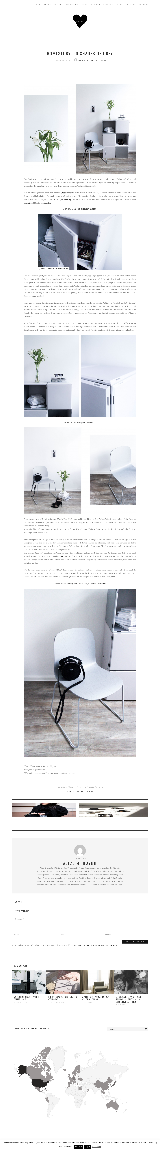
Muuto (91, 787)
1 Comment (101, 60)
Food (85, 5)
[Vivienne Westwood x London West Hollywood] (97, 982)
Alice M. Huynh (86, 60)
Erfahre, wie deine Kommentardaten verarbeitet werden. (91, 945)
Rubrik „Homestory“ (63, 199)
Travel (57, 5)
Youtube (130, 5)
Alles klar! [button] (78, 1147)
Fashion (95, 5)
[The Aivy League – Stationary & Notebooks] (63, 982)
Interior (73, 787)
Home (38, 5)
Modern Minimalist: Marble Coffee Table (26, 998)
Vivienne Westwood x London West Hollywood (95, 998)
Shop (119, 5)
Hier (62, 556)
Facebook (83, 583)
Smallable (48, 203)
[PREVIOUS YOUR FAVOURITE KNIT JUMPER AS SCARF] (45, 815)
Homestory (62, 787)
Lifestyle (108, 5)
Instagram (72, 583)
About (47, 5)
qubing (27, 203)
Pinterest (90, 791)
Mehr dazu (96, 1147)
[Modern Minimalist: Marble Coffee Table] (29, 982)
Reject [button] (88, 1147)
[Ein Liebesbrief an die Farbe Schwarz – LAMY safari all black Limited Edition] (131, 982)
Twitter (92, 583)
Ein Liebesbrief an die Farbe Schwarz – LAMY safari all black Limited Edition (129, 999)
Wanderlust (71, 5)
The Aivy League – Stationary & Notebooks (63, 998)
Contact (143, 5)
